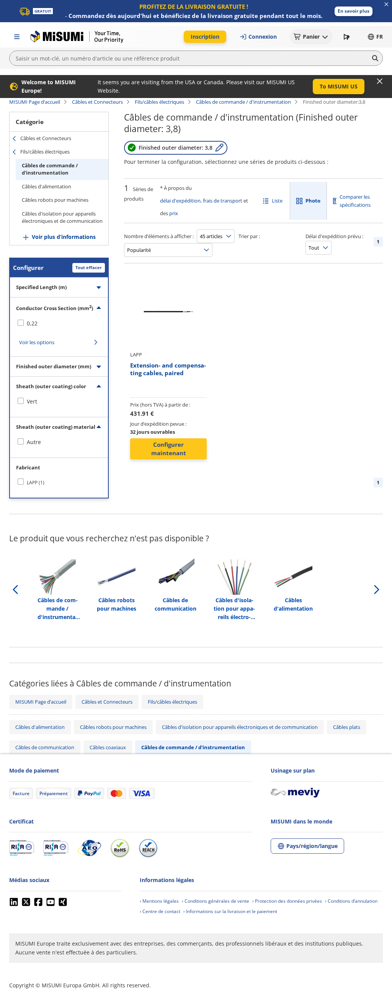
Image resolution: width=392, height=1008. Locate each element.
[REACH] (148, 848)
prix (173, 213)
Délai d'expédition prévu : (334, 236)
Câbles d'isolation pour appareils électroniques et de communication (62, 217)
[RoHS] (119, 848)
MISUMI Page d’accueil (34, 101)
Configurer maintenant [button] (168, 449)
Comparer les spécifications (355, 200)
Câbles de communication (44, 747)
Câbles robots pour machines (55, 199)
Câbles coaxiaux (108, 747)
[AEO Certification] (89, 848)
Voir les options (36, 342)
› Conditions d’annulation (351, 901)
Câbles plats (346, 727)
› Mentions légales (159, 901)
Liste (277, 200)
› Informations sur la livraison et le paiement (230, 911)
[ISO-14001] (55, 848)
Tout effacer (88, 267)
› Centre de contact (160, 911)
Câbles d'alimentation (46, 186)
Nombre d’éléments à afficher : (159, 236)
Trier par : (249, 236)
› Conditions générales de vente (215, 901)
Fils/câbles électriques (159, 101)
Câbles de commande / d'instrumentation (243, 101)
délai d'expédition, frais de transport (201, 200)
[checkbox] (59, 323)
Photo (312, 200)
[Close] (380, 81)
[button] (353, 11)
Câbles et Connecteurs (97, 101)
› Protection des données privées (287, 901)
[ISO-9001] (21, 848)
